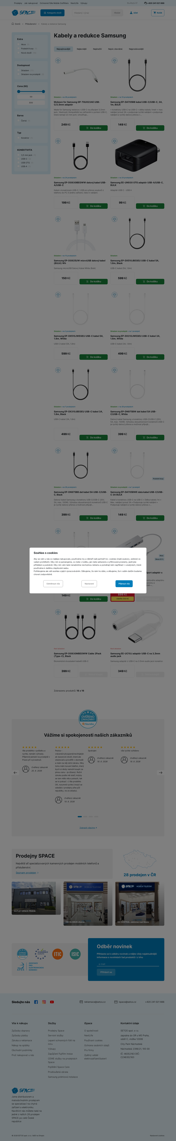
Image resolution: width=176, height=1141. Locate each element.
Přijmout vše (124, 583)
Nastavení (89, 583)
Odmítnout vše (53, 583)
